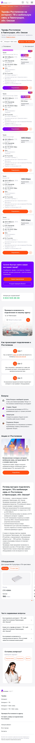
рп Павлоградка (11, 316)
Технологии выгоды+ (8, 137)
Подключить (15, 88)
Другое (28, 658)
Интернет (4, 699)
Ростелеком (3, 6)
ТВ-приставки (14, 568)
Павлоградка (10, 6)
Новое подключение (17, 279)
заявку (15, 355)
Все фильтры (29, 46)
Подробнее (16, 472)
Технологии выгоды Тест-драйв (11, 54)
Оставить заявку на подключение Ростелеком (12, 718)
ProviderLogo (7, 2)
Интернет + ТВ (5, 702)
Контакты (4, 731)
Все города (4, 728)
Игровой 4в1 (6, 178)
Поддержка (19, 658)
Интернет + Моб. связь (10, 41)
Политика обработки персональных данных (11, 739)
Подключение (9, 658)
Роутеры (5, 568)
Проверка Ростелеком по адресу (12, 713)
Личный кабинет (6, 725)
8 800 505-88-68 (11, 298)
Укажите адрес (10, 37)
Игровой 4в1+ (6, 219)
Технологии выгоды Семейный (11, 95)
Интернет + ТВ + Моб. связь (26, 41)
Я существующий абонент (17, 284)
